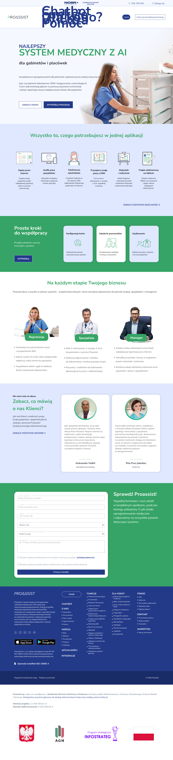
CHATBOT (67, 604)
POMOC (141, 593)
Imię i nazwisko (24, 496)
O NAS (65, 608)
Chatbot (66, 11)
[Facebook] (15, 632)
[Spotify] (34, 632)
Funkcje (64, 14)
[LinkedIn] (25, 632)
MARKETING (143, 629)
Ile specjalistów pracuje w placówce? (32, 532)
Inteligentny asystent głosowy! (91, 3)
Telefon (22, 514)
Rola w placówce (25, 523)
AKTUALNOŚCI (69, 650)
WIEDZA (66, 629)
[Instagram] (20, 632)
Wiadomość (23, 540)
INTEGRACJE (68, 655)
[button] (36, 337)
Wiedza (64, 20)
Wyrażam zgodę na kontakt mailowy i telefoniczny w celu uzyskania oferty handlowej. (53, 565)
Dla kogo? (71, 17)
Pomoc (62, 23)
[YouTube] (29, 632)
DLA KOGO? (118, 593)
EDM (95, 178)
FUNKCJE (91, 593)
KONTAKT (142, 614)
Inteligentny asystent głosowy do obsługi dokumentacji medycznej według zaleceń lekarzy (65, 697)
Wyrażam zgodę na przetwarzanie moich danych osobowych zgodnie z (57, 558)
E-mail (21, 505)
